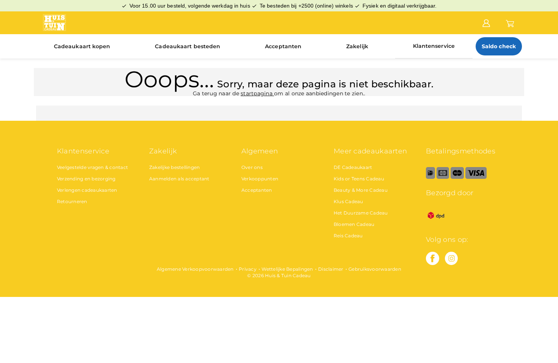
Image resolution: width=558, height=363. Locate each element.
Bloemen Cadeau (354, 224)
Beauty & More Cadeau (361, 190)
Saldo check (499, 46)
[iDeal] (430, 177)
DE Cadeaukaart (353, 167)
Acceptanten (283, 46)
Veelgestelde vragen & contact (92, 167)
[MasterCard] (443, 177)
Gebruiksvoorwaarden (374, 269)
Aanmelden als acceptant (179, 179)
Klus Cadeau (348, 201)
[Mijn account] (486, 22)
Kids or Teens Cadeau (359, 179)
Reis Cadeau (348, 235)
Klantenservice (434, 46)
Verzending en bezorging (86, 179)
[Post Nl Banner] (436, 224)
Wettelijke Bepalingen (287, 269)
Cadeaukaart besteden (187, 46)
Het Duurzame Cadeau (361, 213)
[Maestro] (457, 177)
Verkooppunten (259, 179)
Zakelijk (357, 46)
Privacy (248, 269)
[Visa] (475, 177)
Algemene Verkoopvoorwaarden (195, 269)
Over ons (252, 167)
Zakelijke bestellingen (174, 167)
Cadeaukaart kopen (82, 46)
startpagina (257, 93)
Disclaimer (331, 269)
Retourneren (72, 201)
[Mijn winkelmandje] (510, 22)
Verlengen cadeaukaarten (87, 190)
